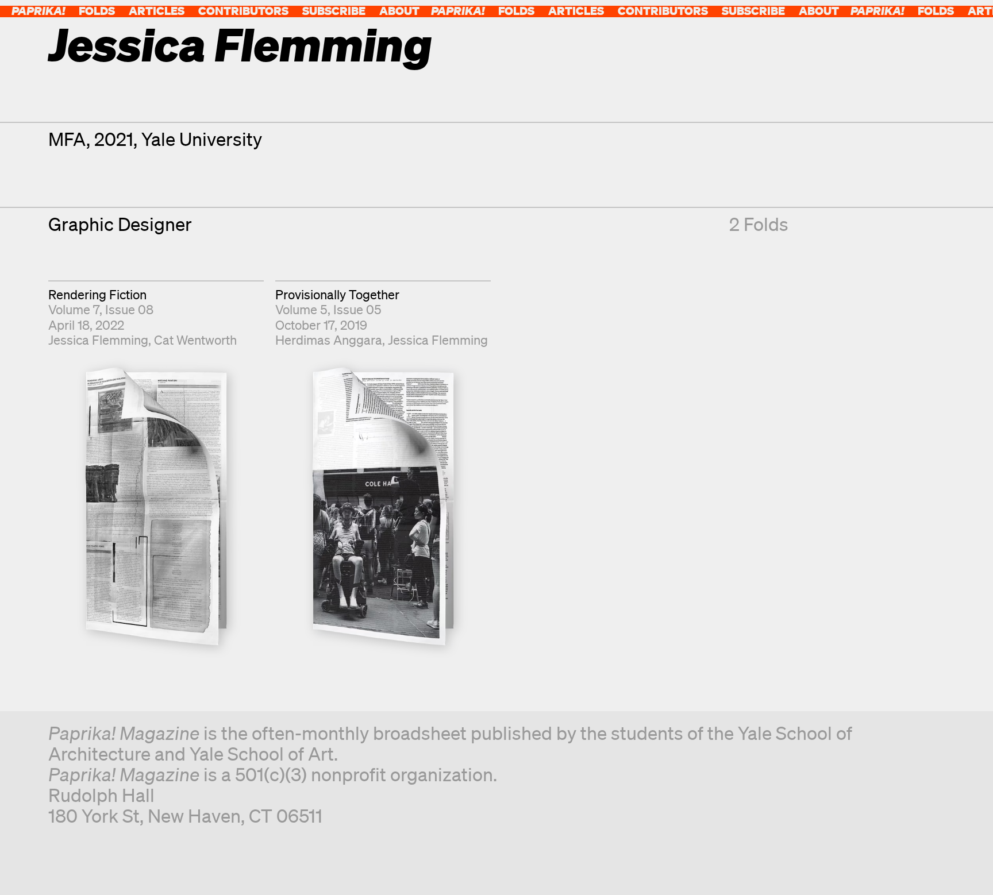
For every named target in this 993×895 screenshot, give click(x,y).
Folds (97, 10)
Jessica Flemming (98, 340)
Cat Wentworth (195, 340)
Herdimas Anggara (328, 340)
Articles (156, 10)
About (399, 10)
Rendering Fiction (97, 294)
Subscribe (333, 10)
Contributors (243, 10)
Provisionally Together (337, 294)
